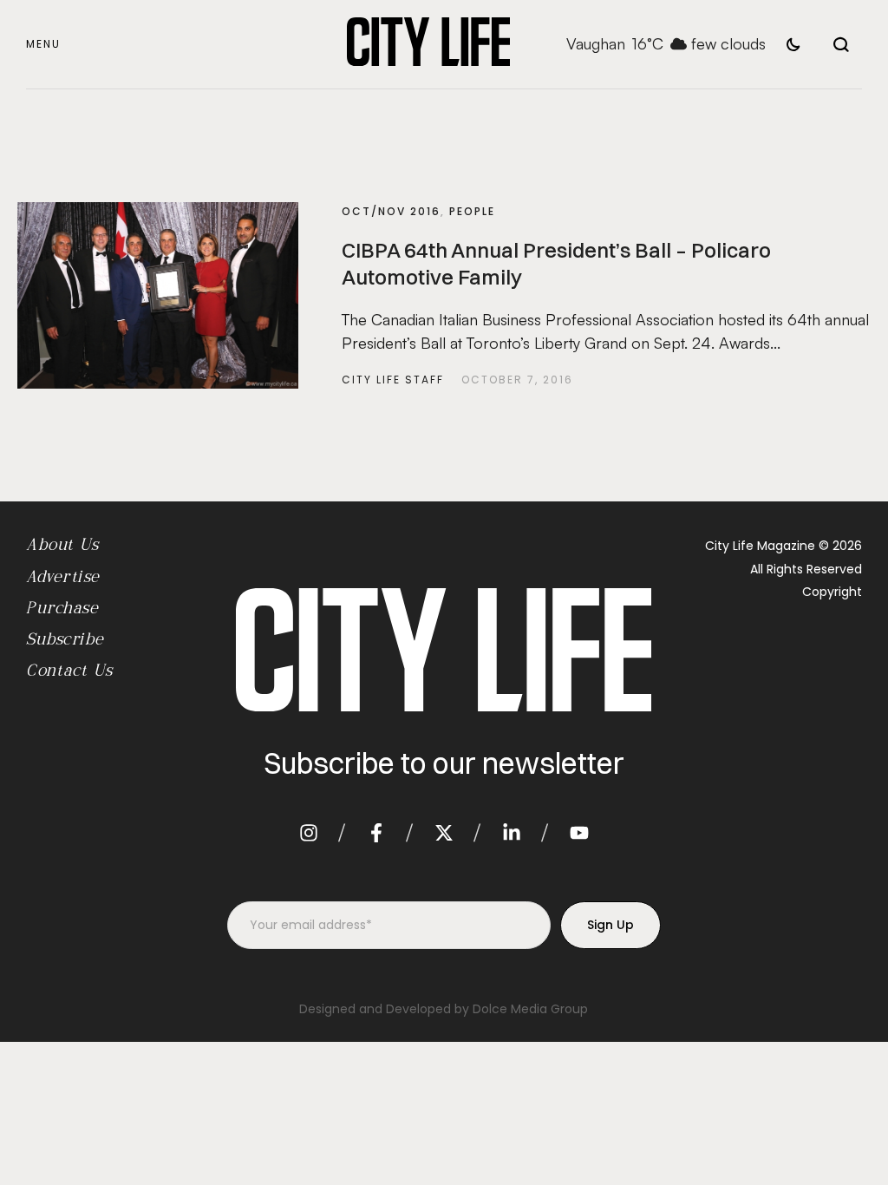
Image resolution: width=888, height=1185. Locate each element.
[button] (43, 44)
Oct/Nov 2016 (391, 211)
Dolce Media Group (530, 1009)
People (472, 211)
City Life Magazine (760, 545)
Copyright (832, 591)
